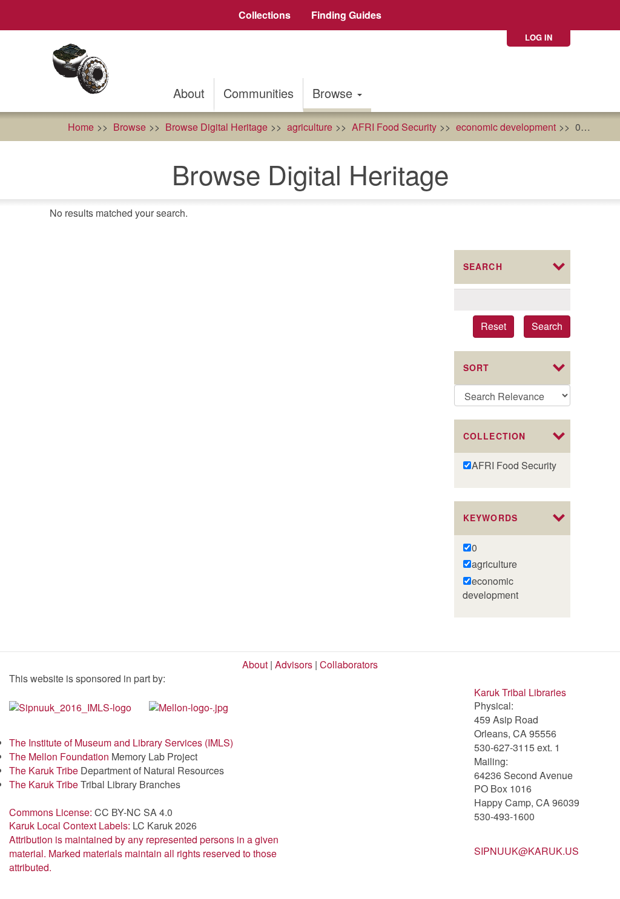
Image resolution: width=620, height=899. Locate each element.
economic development (506, 127)
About (189, 93)
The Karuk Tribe (43, 770)
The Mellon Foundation (59, 756)
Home (81, 127)
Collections (265, 15)
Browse (334, 93)
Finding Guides (346, 15)
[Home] (84, 71)
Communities (258, 93)
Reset (493, 326)
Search (547, 326)
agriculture (309, 127)
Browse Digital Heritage (216, 127)
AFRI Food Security (394, 127)
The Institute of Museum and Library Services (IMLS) (121, 742)
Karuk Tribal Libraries (520, 692)
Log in (538, 37)
